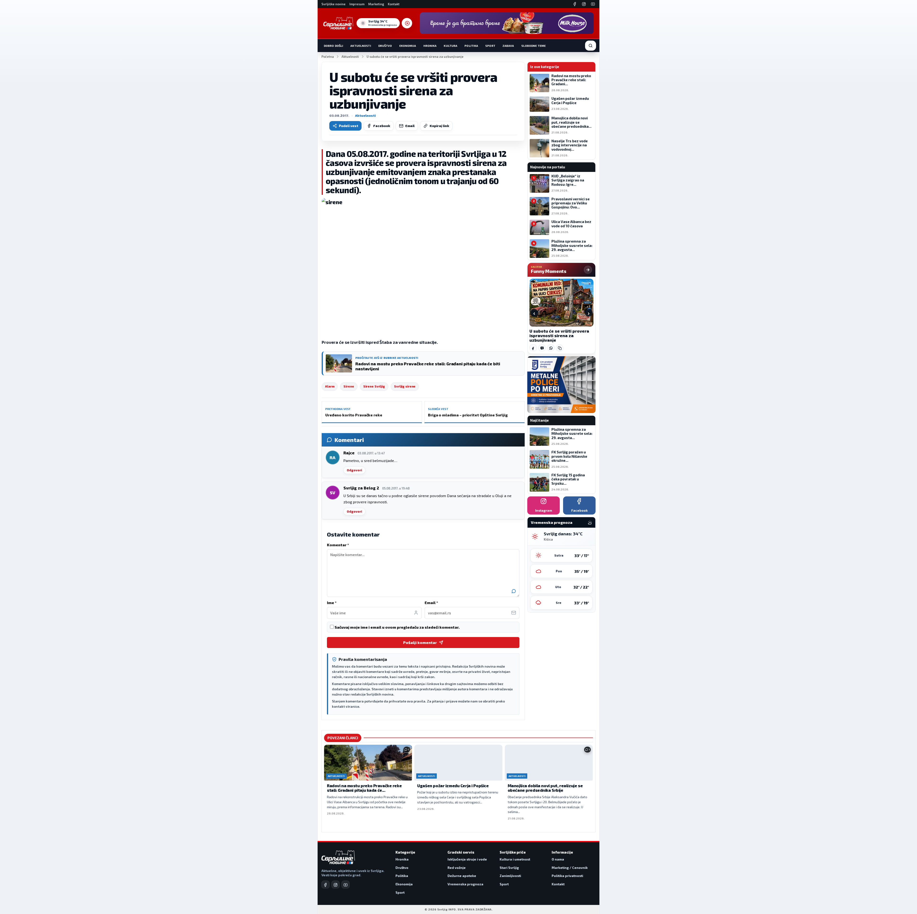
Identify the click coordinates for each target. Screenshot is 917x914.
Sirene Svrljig (374, 386)
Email (410, 126)
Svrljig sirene (405, 386)
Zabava (508, 45)
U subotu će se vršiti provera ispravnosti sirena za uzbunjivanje (559, 335)
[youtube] (345, 885)
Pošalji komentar (420, 642)
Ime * (331, 602)
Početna (327, 56)
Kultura (450, 45)
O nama (558, 859)
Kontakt (394, 4)
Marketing (376, 4)
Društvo (385, 45)
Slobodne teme (533, 45)
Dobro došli (333, 45)
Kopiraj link (439, 126)
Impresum (356, 4)
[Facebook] (574, 4)
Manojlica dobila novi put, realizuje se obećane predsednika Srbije (545, 788)
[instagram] (335, 885)
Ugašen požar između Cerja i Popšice (453, 785)
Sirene (348, 386)
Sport (490, 45)
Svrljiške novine (333, 4)
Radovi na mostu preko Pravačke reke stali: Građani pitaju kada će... (364, 788)
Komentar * (338, 544)
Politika (471, 45)
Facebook (381, 126)
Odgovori (354, 470)
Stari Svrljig (509, 868)
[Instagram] (583, 4)
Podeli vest (348, 126)
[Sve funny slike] (588, 270)
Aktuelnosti (360, 45)
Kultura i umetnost (515, 859)
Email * (431, 602)
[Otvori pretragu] (590, 46)
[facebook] (325, 885)
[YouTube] (593, 4)
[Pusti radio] (407, 23)
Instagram (543, 510)
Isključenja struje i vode (467, 859)
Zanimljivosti (510, 876)
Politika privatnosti (567, 876)
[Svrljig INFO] (338, 23)
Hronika (430, 45)
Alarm (329, 386)
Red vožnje (457, 868)
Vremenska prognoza (465, 884)
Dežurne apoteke (462, 876)
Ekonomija (407, 45)
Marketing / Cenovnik (570, 868)
